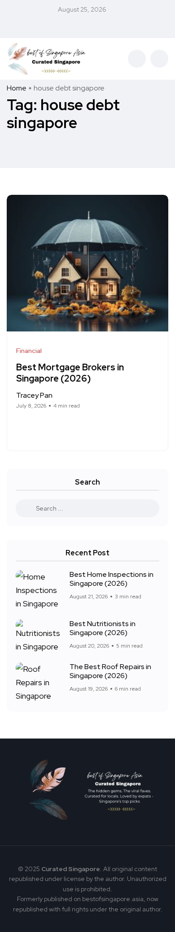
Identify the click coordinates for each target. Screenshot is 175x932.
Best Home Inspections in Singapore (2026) (111, 579)
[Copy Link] (52, 427)
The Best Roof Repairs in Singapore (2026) (110, 671)
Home (16, 88)
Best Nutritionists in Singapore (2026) (103, 628)
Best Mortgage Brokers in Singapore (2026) (70, 372)
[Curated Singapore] (47, 59)
